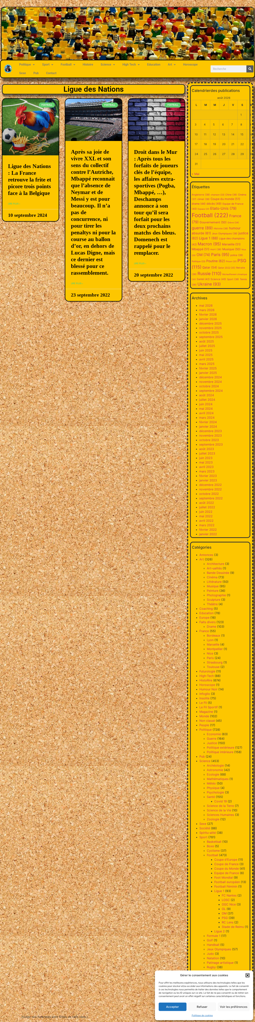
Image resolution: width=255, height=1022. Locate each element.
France (204, 631)
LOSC (226, 900)
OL (224, 909)
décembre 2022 (210, 485)
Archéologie (215, 765)
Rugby (211, 967)
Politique (25, 64)
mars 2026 (206, 310)
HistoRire (205, 680)
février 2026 (208, 314)
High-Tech (206, 676)
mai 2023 (206, 462)
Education (153, 64)
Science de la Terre (220, 806)
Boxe (210, 846)
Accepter (172, 1007)
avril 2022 (206, 520)
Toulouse (213, 667)
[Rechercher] (250, 68)
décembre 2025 (210, 323)
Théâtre (212, 604)
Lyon (210, 640)
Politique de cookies (202, 1015)
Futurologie (207, 671)
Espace (203, 209)
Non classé (207, 720)
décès (214, 203)
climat (203, 199)
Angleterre (201, 194)
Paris (220, 254)
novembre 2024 (210, 382)
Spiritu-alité (207, 833)
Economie (214, 734)
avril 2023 (206, 467)
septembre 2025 (211, 337)
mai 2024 (206, 408)
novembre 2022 (210, 489)
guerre (202, 228)
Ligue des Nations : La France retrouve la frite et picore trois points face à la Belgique (29, 179)
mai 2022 (206, 516)
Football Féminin (225, 886)
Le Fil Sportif (208, 707)
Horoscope (190, 64)
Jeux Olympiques (224, 233)
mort (215, 249)
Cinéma (212, 577)
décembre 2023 (210, 431)
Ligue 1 (208, 238)
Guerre (211, 738)
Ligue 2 (219, 931)
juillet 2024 (207, 399)
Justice (212, 743)
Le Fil (203, 703)
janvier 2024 (208, 426)
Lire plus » (14, 203)
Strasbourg (215, 662)
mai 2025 (206, 355)
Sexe (22, 73)
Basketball (214, 841)
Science (106, 64)
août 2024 (206, 395)
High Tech (129, 64)
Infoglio (204, 694)
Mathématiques (217, 779)
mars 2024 (206, 417)
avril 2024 (206, 413)
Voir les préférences (233, 1007)
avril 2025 (206, 359)
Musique (231, 249)
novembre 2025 (210, 328)
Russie (209, 273)
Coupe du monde (225, 199)
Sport (45, 64)
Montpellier (215, 649)
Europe (204, 617)
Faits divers (207, 622)
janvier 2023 (208, 480)
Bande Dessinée (218, 573)
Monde (204, 716)
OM (203, 254)
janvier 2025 (208, 373)
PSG (225, 918)
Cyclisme (213, 850)
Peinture (212, 591)
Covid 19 (220, 801)
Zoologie (213, 819)
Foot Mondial (223, 877)
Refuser (202, 1007)
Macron (209, 243)
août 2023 (206, 449)
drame (199, 203)
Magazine (206, 712)
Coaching (206, 608)
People (204, 725)
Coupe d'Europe (225, 859)
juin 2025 (205, 350)
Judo (210, 954)
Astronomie (215, 770)
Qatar (209, 267)
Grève (233, 222)
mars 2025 (206, 364)
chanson (217, 194)
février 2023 (208, 476)
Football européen (227, 882)
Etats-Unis (223, 208)
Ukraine (209, 284)
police (236, 255)
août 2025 (206, 341)
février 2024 (208, 422)
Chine (231, 194)
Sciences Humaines (220, 815)
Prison (231, 261)
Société (204, 828)
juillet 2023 (207, 453)
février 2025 (208, 368)
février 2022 (208, 529)
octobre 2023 (209, 440)
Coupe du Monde (226, 868)
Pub (36, 73)
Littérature (214, 582)
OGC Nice (229, 904)
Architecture (215, 564)
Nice (210, 653)
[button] (247, 975)
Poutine (215, 261)
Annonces (206, 555)
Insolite (204, 698)
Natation (213, 958)
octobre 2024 (209, 386)
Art (170, 64)
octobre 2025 (209, 332)
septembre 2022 (211, 498)
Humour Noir (208, 689)
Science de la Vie (219, 810)
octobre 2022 (209, 494)
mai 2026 (206, 305)
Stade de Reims (233, 927)
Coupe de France (226, 864)
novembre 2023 (210, 435)
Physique (213, 788)
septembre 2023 (211, 444)
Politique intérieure (220, 752)
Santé (203, 279)
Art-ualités (214, 568)
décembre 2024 (210, 377)
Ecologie (213, 774)
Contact (51, 73)
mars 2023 (206, 471)
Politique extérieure (220, 747)
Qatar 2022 (226, 267)
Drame (211, 626)
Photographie (216, 595)
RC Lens (227, 922)
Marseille (231, 244)
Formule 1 (213, 936)
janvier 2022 (208, 534)
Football (66, 64)
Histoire (88, 64)
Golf (210, 940)
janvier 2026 (208, 319)
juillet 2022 (207, 507)
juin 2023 (205, 458)
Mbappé (200, 249)
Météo (211, 783)
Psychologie (215, 792)
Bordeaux (213, 635)
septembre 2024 (211, 391)
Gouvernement (213, 222)
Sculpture (213, 599)
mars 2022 (206, 525)
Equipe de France (226, 873)
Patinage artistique (220, 962)
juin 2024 (205, 404)
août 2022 (206, 503)
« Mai (195, 174)
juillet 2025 (207, 346)
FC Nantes (229, 895)
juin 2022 (205, 512)
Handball (213, 945)
